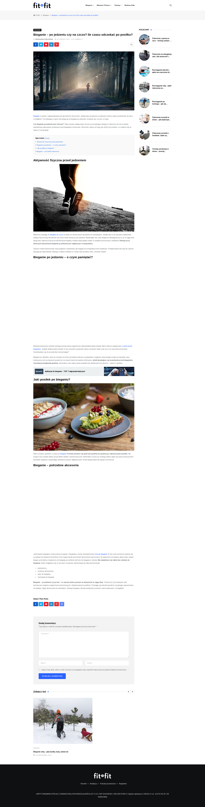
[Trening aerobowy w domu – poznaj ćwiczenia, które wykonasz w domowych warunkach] (144, 150)
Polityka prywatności (108, 784)
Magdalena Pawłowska (44, 39)
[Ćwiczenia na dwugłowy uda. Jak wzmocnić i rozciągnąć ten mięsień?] (144, 55)
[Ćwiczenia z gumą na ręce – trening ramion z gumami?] (144, 39)
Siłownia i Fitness (103, 5)
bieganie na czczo (56, 235)
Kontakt (84, 784)
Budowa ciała (130, 5)
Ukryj (47, 138)
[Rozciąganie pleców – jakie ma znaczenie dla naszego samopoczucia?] (144, 71)
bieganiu (63, 454)
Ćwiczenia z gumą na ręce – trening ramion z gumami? (161, 40)
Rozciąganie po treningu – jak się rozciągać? (159, 104)
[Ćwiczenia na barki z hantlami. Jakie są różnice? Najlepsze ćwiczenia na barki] (144, 134)
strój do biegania (101, 554)
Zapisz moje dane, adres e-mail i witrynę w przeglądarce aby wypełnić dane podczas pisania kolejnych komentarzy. (84, 670)
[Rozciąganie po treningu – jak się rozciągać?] (144, 102)
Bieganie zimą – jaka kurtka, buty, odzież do (50, 752)
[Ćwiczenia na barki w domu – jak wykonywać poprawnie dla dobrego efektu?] (144, 118)
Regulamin (123, 784)
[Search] (171, 5)
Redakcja (93, 784)
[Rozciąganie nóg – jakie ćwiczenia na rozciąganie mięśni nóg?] (144, 87)
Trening (117, 5)
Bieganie (89, 5)
